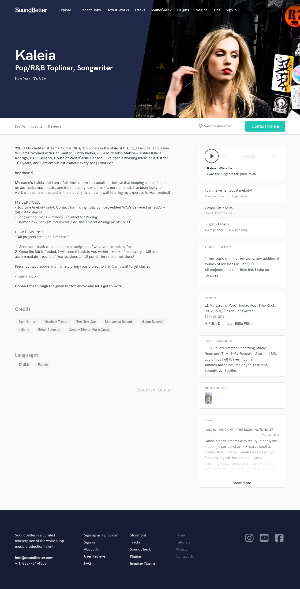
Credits (36, 126)
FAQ (87, 563)
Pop (253, 305)
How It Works (117, 10)
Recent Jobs (90, 10)
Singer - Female (217, 224)
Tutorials (183, 542)
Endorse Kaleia (153, 390)
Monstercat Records (119, 322)
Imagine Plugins (207, 10)
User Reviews (94, 556)
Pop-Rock (267, 305)
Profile (20, 126)
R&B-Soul (213, 311)
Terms (181, 535)
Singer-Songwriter (238, 311)
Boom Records (152, 322)
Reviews (54, 126)
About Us (91, 549)
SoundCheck (161, 10)
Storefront (138, 535)
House (242, 305)
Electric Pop (225, 305)
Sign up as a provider (101, 535)
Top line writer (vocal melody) (228, 190)
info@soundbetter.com (34, 558)
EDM (209, 305)
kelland (24, 330)
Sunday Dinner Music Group (89, 330)
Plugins (183, 10)
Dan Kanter (27, 322)
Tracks (140, 10)
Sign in (231, 10)
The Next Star (86, 322)
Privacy (182, 549)
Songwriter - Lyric (219, 207)
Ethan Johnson (49, 330)
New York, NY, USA (30, 78)
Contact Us (185, 556)
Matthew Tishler (56, 322)
